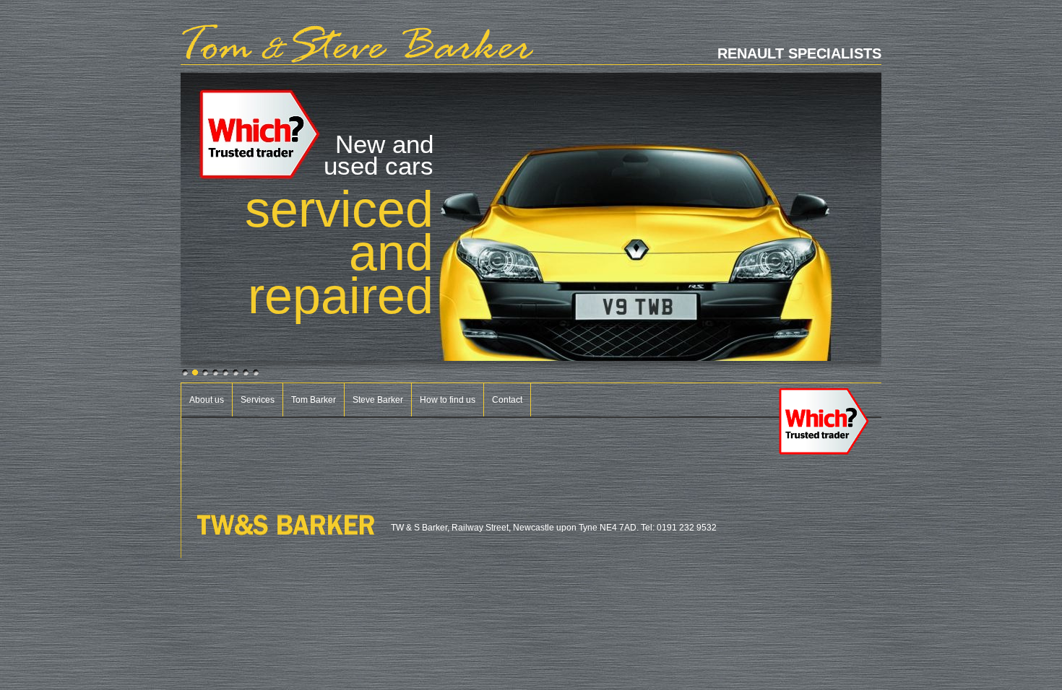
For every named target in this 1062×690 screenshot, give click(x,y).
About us (206, 400)
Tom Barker (313, 400)
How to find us (447, 400)
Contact (507, 400)
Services (258, 400)
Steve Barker (378, 400)
